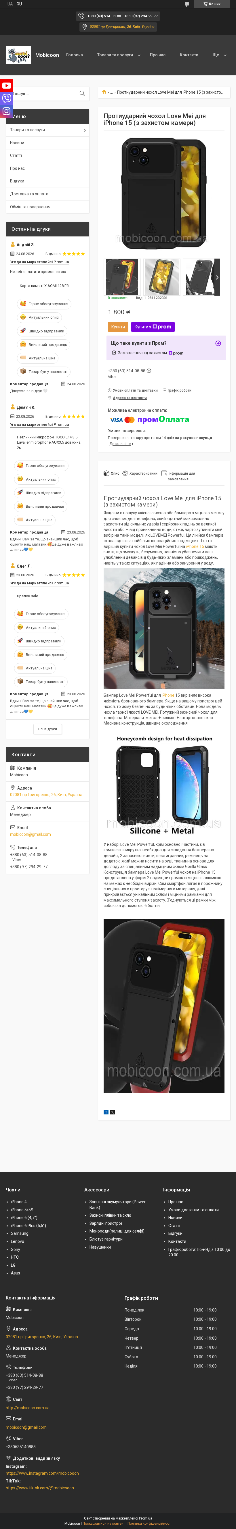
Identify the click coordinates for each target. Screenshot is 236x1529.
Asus (15, 1273)
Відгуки (17, 181)
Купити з (143, 327)
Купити (118, 327)
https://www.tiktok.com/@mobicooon (40, 1488)
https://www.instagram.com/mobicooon (42, 1473)
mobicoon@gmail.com (30, 834)
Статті (16, 155)
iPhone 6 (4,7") (24, 1217)
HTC (15, 1257)
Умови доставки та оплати (193, 1210)
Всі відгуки (47, 729)
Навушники (100, 1247)
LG (13, 1265)
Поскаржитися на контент (104, 1524)
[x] (112, 1113)
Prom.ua (145, 1518)
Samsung (19, 1233)
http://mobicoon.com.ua (28, 1407)
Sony (15, 1249)
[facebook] (106, 1113)
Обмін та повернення (30, 207)
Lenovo (17, 1241)
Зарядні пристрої (106, 1223)
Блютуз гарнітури (106, 1239)
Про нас (157, 55)
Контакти (189, 55)
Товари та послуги (115, 55)
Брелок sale (27, 596)
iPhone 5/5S (22, 1210)
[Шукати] (82, 94)
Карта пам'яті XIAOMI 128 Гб (44, 286)
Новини (17, 142)
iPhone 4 (19, 1201)
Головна (74, 55)
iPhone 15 (195, 546)
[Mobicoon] (18, 55)
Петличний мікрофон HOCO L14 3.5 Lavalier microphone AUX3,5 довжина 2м (49, 442)
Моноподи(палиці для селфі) (117, 1231)
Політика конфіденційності (149, 1524)
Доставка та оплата (29, 194)
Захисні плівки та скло (110, 1215)
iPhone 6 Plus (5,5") (28, 1225)
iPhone (168, 695)
